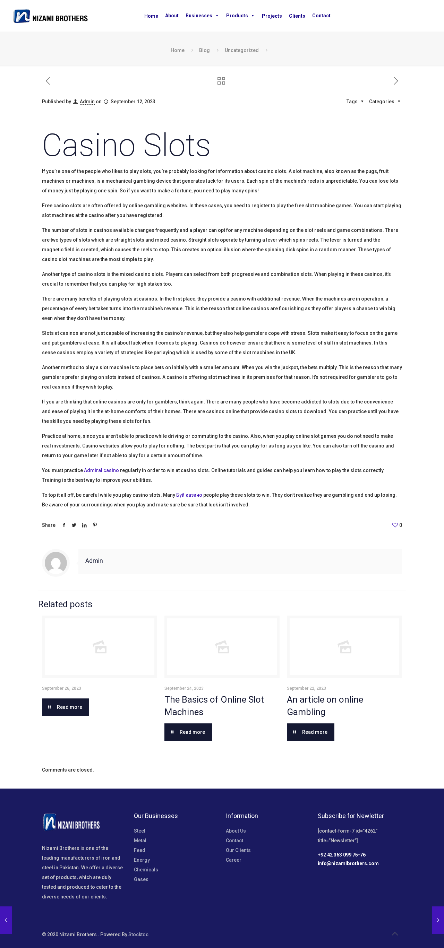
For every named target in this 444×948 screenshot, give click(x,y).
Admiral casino (101, 470)
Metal (140, 840)
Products (237, 15)
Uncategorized (242, 50)
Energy (142, 860)
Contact (321, 15)
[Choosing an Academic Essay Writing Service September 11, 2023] (6, 920)
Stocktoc (138, 934)
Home (178, 50)
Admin (87, 101)
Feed (139, 850)
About (172, 15)
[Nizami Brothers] (50, 15)
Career (233, 860)
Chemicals (146, 869)
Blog (204, 50)
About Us (236, 831)
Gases (141, 879)
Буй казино (189, 495)
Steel (139, 831)
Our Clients (238, 850)
